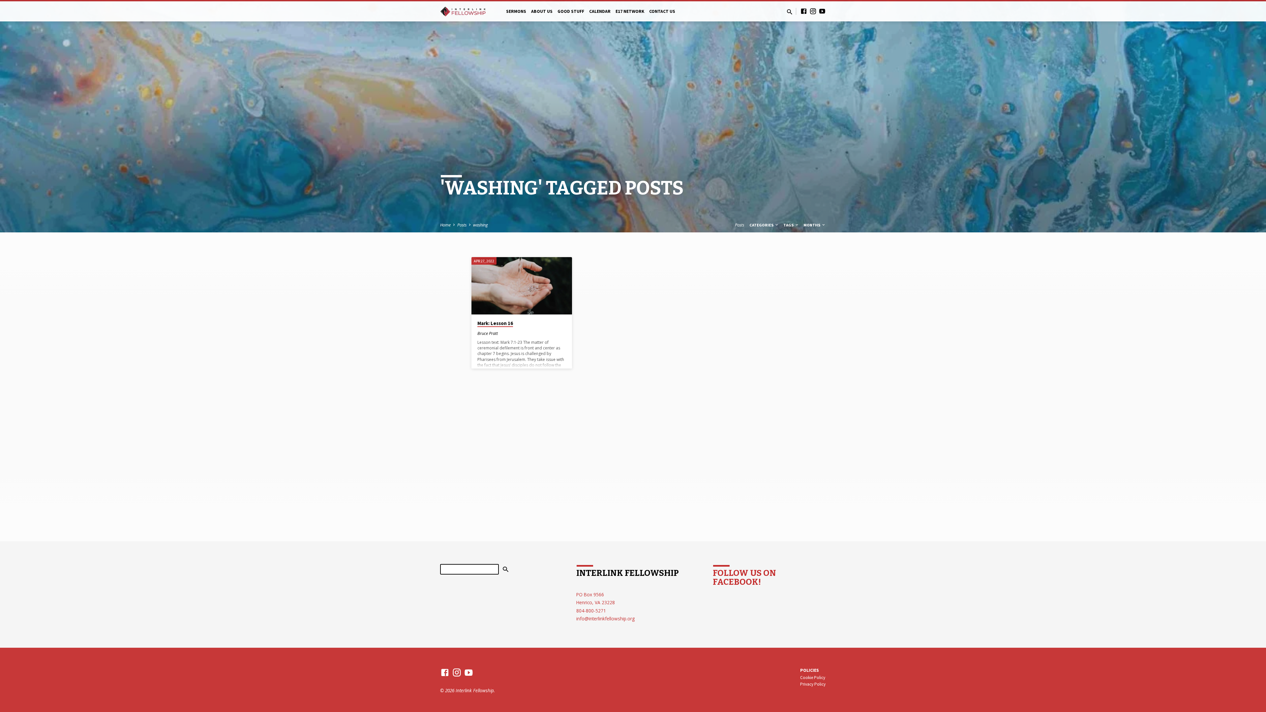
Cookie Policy (812, 677)
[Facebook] (803, 11)
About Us (542, 11)
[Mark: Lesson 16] (521, 285)
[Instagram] (813, 11)
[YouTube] (822, 11)
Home (445, 225)
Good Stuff (571, 11)
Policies (809, 670)
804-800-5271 (591, 611)
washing (480, 225)
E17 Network (630, 11)
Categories (761, 224)
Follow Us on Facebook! (744, 577)
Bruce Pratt (487, 333)
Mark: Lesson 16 (495, 323)
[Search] (505, 570)
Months (812, 224)
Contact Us (662, 11)
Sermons (516, 11)
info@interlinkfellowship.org (605, 618)
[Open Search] (789, 11)
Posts (462, 225)
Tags (789, 224)
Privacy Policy (813, 684)
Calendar (600, 11)
